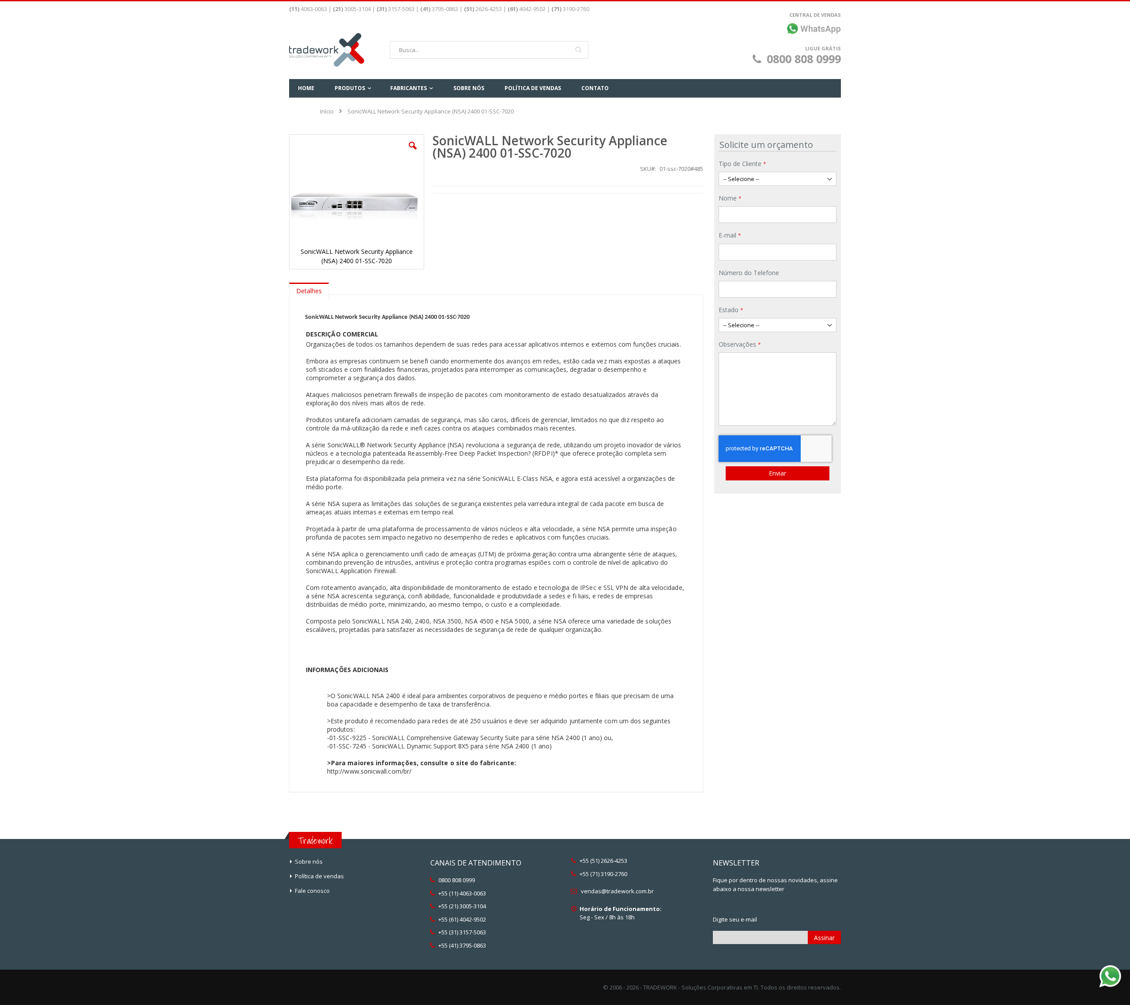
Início (327, 111)
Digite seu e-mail (735, 919)
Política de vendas (319, 876)
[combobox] (489, 50)
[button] (413, 152)
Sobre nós (309, 861)
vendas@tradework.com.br (617, 891)
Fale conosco (312, 891)
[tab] (309, 288)
